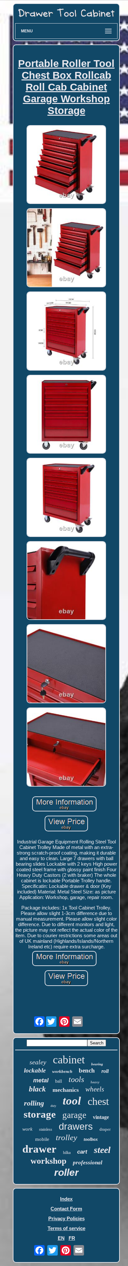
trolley (66, 1137)
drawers (76, 1126)
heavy (95, 1082)
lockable (35, 1070)
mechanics (66, 1090)
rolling (34, 1103)
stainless (45, 1129)
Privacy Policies (66, 1218)
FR (72, 1238)
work (27, 1129)
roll (105, 1071)
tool (72, 1100)
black (37, 1089)
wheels (94, 1089)
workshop (48, 1161)
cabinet (69, 1060)
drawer (39, 1149)
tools (76, 1079)
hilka (67, 1152)
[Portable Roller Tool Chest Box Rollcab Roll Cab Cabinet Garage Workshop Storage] (66, 165)
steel (102, 1150)
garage (74, 1115)
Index (66, 1199)
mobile (42, 1139)
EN (61, 1238)
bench (87, 1070)
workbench (62, 1071)
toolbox (91, 1139)
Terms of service (66, 1228)
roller (66, 1172)
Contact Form (66, 1208)
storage (40, 1114)
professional (87, 1162)
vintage (101, 1117)
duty (53, 1106)
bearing (97, 1064)
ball (58, 1081)
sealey (38, 1062)
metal (41, 1080)
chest (98, 1101)
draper (105, 1129)
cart (82, 1152)
